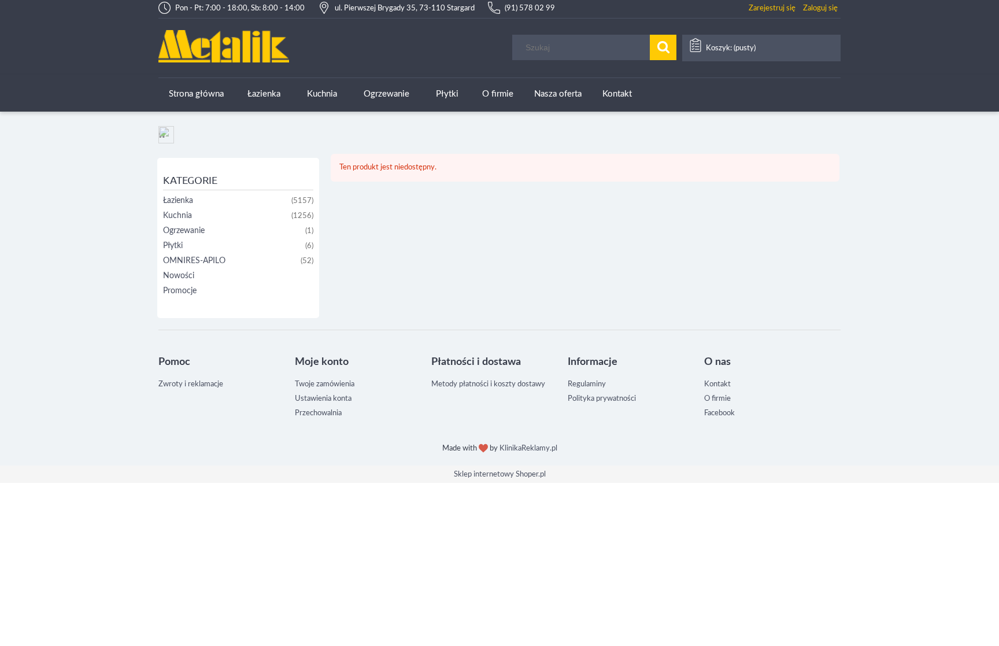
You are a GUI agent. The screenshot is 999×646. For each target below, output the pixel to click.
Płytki (173, 246)
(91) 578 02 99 (530, 8)
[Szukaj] (663, 47)
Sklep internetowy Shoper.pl (500, 474)
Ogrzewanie (184, 231)
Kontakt (717, 384)
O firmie (717, 399)
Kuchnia (177, 216)
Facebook (719, 413)
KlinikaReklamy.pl (528, 448)
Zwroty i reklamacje (190, 384)
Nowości (178, 276)
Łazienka (178, 201)
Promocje (180, 291)
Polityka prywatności (602, 399)
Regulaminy (587, 384)
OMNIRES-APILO (194, 261)
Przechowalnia (318, 413)
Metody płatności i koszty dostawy (488, 384)
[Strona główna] (223, 45)
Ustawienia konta (323, 399)
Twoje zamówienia (324, 384)
